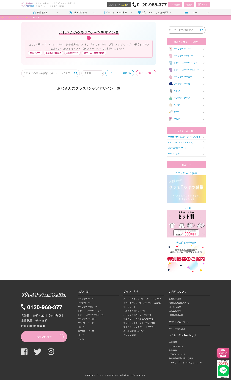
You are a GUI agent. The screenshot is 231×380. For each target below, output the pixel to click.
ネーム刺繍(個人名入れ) (134, 330)
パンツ (177, 90)
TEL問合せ (175, 4)
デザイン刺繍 (129, 334)
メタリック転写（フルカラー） (137, 314)
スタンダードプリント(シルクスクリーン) (142, 298)
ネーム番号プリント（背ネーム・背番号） (142, 302)
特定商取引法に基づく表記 (181, 358)
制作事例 (173, 350)
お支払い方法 (175, 298)
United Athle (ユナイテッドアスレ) (184, 136)
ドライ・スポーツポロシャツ (187, 69)
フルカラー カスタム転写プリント (139, 318)
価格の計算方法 (176, 314)
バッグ (177, 104)
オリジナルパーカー (183, 76)
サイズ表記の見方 (177, 328)
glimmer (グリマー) (177, 147)
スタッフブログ (176, 346)
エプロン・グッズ (182, 97)
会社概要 (173, 342)
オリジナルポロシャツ (184, 55)
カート (204, 4)
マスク (177, 118)
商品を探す (42, 12)
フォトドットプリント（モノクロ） (139, 322)
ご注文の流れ (175, 310)
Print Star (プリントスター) (180, 142)
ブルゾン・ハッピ (182, 83)
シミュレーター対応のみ (120, 73)
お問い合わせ (44, 336)
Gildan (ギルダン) (176, 153)
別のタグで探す (146, 73)
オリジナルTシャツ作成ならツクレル (186, 362)
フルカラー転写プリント (134, 310)
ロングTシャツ (84, 302)
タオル (177, 111)
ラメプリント (129, 306)
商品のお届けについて (179, 302)
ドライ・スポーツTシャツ (186, 62)
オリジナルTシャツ (182, 48)
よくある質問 (175, 306)
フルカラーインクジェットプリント (139, 326)
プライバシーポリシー (179, 354)
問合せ (189, 4)
